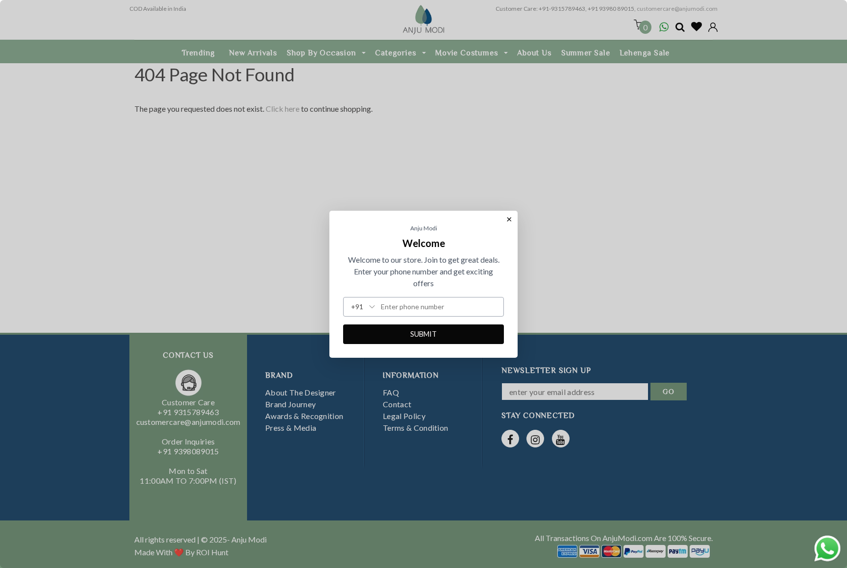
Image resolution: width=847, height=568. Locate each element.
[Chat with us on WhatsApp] (827, 547)
